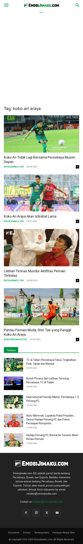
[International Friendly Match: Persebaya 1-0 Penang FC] (13, 402)
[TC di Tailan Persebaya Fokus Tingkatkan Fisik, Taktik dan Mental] (13, 364)
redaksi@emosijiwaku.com (48, 501)
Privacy (27, 532)
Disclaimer (13, 532)
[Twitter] (47, 513)
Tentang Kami (41, 532)
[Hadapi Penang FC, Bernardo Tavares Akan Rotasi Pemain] (13, 440)
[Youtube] (57, 513)
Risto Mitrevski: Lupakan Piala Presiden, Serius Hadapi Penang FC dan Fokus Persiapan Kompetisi (50, 419)
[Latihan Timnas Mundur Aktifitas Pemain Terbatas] (41, 247)
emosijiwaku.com (14, 166)
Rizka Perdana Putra (15, 339)
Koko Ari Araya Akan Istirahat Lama (30, 216)
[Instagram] (36, 513)
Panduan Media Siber (64, 532)
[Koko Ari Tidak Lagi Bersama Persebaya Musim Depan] (41, 134)
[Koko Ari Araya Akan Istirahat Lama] (41, 193)
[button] (6, 5)
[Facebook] (26, 513)
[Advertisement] (41, 56)
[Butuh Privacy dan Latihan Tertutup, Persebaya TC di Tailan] (13, 383)
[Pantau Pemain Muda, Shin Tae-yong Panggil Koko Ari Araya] (41, 306)
